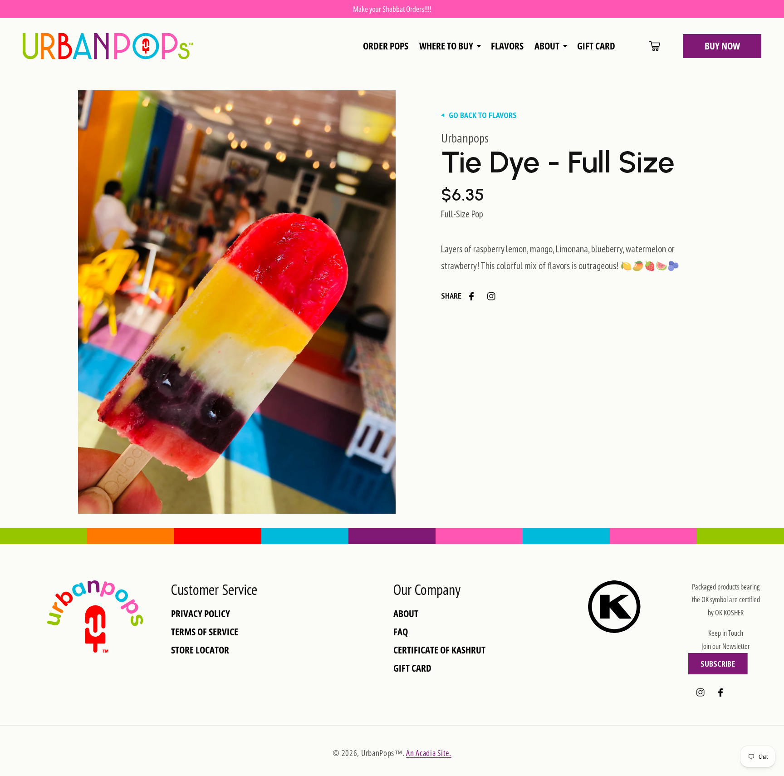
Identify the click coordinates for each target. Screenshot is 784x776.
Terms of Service (204, 632)
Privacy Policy (200, 614)
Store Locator (200, 650)
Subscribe (718, 663)
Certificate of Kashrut (439, 650)
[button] (449, 46)
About (405, 614)
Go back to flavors (483, 115)
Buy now (722, 45)
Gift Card (412, 668)
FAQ (400, 632)
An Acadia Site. (428, 752)
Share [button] (451, 295)
